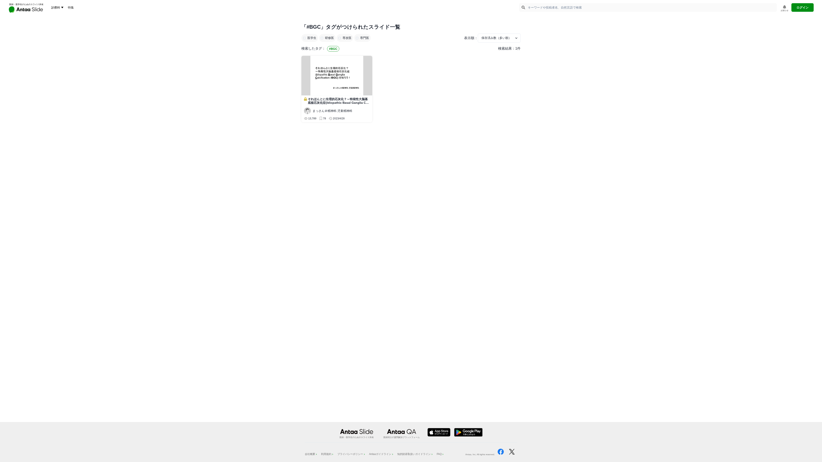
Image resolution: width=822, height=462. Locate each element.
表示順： (471, 38)
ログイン (803, 7)
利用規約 (326, 454)
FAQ (439, 454)
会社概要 (310, 454)
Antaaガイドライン (380, 454)
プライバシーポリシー (350, 454)
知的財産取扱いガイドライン (414, 454)
